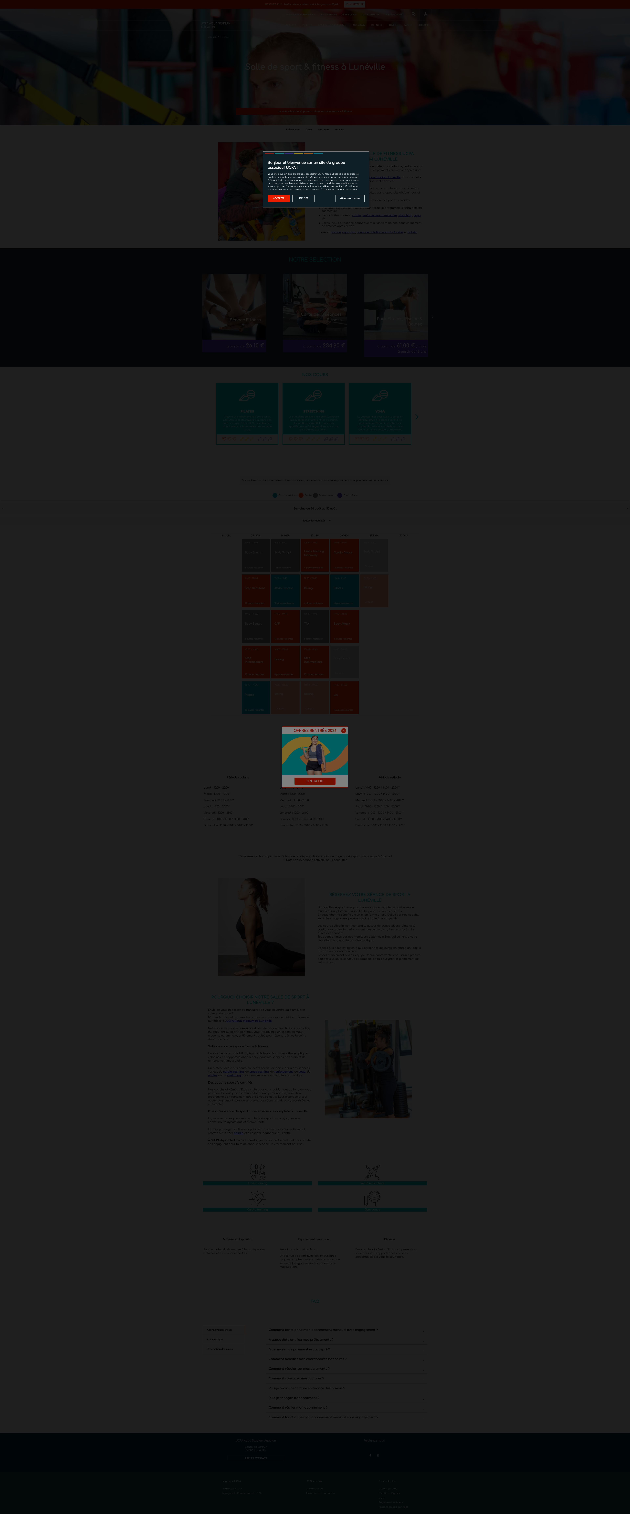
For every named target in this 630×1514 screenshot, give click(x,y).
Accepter (278, 198)
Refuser (303, 198)
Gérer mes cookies (350, 198)
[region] (316, 179)
